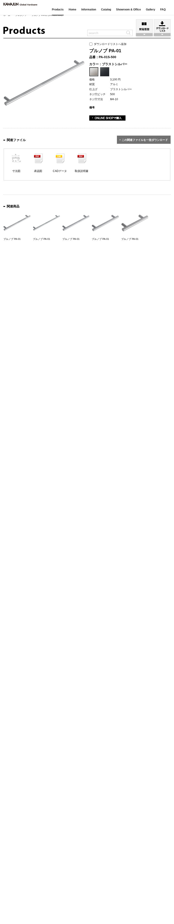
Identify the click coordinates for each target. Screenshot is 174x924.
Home (72, 9)
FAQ (163, 9)
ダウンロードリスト (162, 26)
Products (58, 9)
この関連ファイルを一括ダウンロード (145, 140)
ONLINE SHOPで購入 (107, 118)
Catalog (106, 9)
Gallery (150, 9)
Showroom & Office (128, 9)
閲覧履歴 (144, 26)
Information (88, 9)
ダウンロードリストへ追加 (109, 44)
